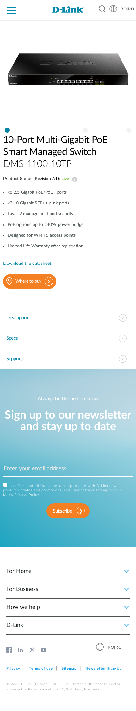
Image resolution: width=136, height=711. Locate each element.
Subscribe (62, 511)
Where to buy (28, 281)
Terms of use (41, 668)
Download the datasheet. (27, 263)
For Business (22, 589)
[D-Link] (68, 9)
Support (14, 358)
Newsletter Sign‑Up (103, 668)
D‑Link (14, 625)
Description (17, 317)
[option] (68, 75)
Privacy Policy (27, 494)
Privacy (13, 668)
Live (73, 179)
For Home (19, 571)
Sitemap (69, 668)
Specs (12, 338)
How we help (23, 607)
